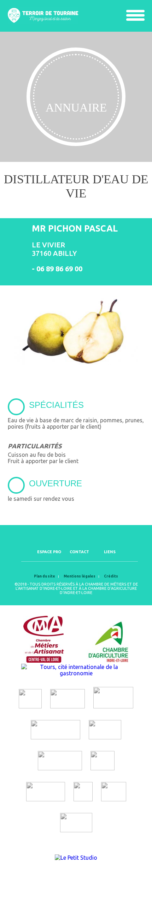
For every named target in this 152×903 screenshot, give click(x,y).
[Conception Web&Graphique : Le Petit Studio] (76, 857)
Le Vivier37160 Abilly (54, 249)
